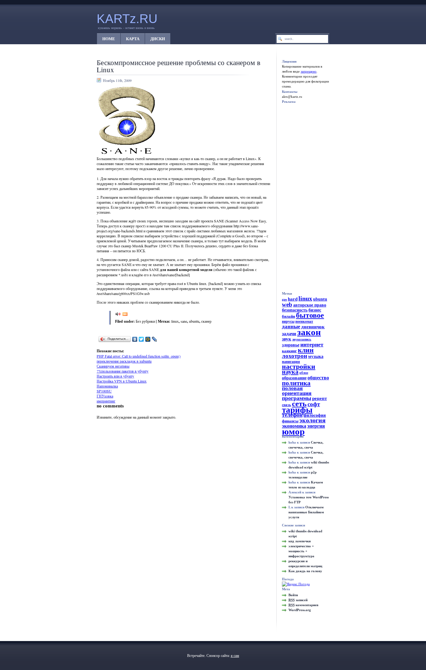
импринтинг (106, 400)
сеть (299, 403)
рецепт (319, 398)
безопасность (294, 310)
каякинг (289, 351)
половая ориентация (297, 390)
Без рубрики (145, 321)
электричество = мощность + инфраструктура (301, 551)
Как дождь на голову (305, 571)
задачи (289, 333)
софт (313, 404)
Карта (132, 38)
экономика (294, 426)
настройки (298, 366)
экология (312, 420)
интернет (311, 344)
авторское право (309, 304)
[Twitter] (141, 339)
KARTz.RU (127, 18)
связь (286, 405)
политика (296, 383)
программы (296, 398)
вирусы (288, 321)
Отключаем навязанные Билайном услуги (306, 512)
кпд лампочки (299, 541)
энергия (316, 426)
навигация (291, 361)
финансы (290, 421)
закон (309, 332)
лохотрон (294, 356)
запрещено (309, 71)
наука (290, 371)
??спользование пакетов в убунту (122, 370)
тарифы (297, 410)
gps (284, 299)
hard (293, 299)
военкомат (304, 321)
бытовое (310, 315)
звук (286, 338)
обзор (303, 372)
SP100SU (104, 390)
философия (314, 415)
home (108, 38)
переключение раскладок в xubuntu (124, 361)
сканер (206, 321)
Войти (293, 595)
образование (294, 378)
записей (297, 600)
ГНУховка (105, 395)
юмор (293, 431)
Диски (157, 38)
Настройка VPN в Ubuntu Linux (122, 380)
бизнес (314, 310)
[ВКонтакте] (135, 339)
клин (306, 350)
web (287, 304)
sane (184, 321)
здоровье (290, 344)
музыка (315, 356)
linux (175, 321)
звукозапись (301, 339)
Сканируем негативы (113, 366)
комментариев (303, 605)
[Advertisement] (176, 346)
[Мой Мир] (148, 339)
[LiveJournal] (154, 339)
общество (318, 378)
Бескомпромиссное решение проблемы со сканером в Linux (178, 66)
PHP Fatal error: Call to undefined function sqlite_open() (139, 356)
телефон (292, 415)
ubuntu (194, 321)
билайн (288, 316)
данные (291, 326)
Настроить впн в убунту (115, 375)
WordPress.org (299, 610)
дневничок (313, 326)
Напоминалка (107, 385)
